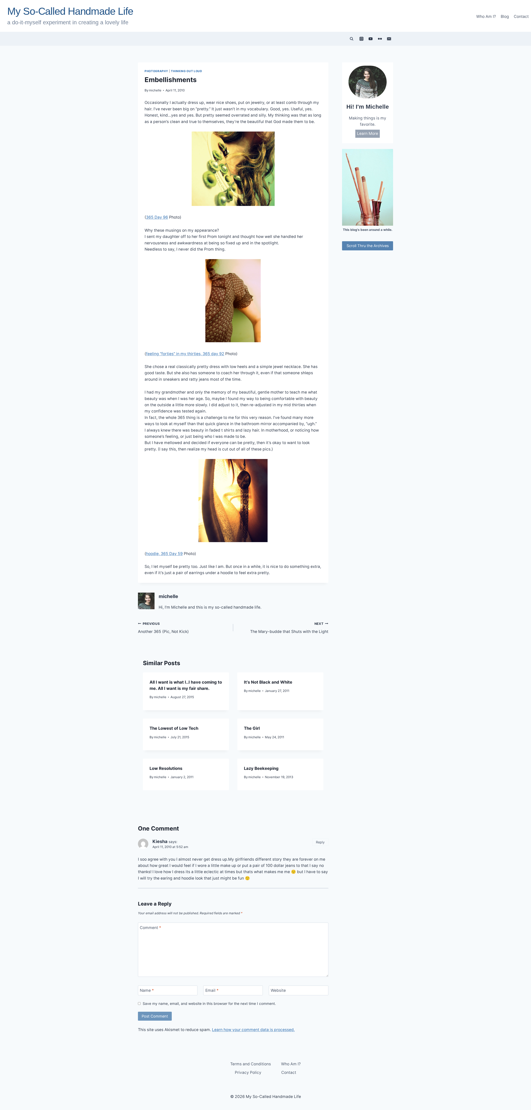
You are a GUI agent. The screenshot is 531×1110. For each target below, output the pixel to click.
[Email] (389, 39)
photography (156, 71)
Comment (150, 927)
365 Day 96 (157, 217)
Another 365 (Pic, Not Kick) (163, 628)
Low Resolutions (166, 768)
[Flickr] (380, 39)
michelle (155, 90)
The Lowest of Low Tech (174, 728)
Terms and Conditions (250, 1064)
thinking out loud (186, 71)
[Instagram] (361, 39)
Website (278, 990)
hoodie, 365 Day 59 (164, 553)
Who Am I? (486, 16)
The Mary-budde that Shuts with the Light (289, 628)
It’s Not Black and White (268, 682)
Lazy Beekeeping (261, 768)
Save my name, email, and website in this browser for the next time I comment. (209, 1003)
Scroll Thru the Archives (368, 246)
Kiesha (159, 841)
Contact (521, 16)
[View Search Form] (351, 39)
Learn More (367, 133)
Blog (505, 16)
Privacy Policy (248, 1072)
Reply (320, 842)
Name (147, 990)
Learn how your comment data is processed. (253, 1029)
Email (212, 990)
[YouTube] (371, 39)
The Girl (252, 728)
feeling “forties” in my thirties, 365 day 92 (185, 353)
